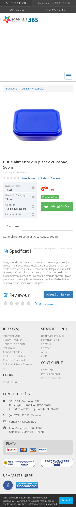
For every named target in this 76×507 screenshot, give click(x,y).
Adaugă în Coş (59, 206)
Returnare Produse (52, 336)
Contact (45, 348)
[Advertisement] (38, 48)
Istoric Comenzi (50, 374)
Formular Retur (50, 340)
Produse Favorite (51, 378)
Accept (65, 500)
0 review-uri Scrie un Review (41, 178)
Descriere (12, 226)
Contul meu (17, 9)
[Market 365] (20, 20)
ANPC (44, 352)
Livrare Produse (12, 340)
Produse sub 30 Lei (14, 382)
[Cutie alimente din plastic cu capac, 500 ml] (38, 125)
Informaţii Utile (55, 9)
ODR (44, 356)
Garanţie (46, 344)
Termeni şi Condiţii (14, 344)
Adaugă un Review (58, 294)
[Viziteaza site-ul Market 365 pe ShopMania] (27, 485)
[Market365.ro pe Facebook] (8, 485)
